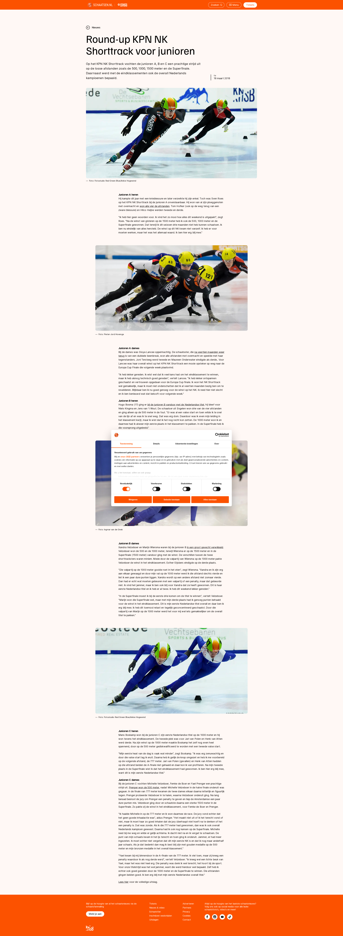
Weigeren (133, 500)
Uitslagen (154, 919)
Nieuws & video (157, 907)
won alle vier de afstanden (155, 206)
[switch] (156, 489)
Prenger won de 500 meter (144, 787)
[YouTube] (222, 917)
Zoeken (215, 4)
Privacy (186, 911)
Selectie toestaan (172, 500)
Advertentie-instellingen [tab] (186, 444)
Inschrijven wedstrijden (160, 915)
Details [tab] (156, 444)
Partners (187, 907)
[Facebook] (207, 917)
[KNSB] (171, 928)
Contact (187, 919)
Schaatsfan (155, 911)
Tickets (250, 4)
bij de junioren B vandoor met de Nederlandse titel (175, 404)
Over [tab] (216, 444)
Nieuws (96, 27)
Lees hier (123, 882)
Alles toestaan (210, 500)
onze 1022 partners (130, 457)
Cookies (187, 915)
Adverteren (188, 903)
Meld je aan (95, 913)
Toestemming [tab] (126, 444)
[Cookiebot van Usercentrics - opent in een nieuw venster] (217, 435)
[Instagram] (214, 917)
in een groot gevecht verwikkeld (205, 547)
